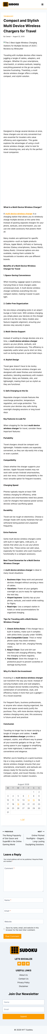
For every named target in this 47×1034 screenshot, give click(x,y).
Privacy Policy (23, 982)
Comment (9, 868)
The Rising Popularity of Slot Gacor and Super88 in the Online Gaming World (12, 838)
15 (34, 800)
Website (8, 922)
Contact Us (23, 979)
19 (18, 804)
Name (7, 900)
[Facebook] (19, 963)
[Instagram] (23, 963)
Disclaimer (23, 986)
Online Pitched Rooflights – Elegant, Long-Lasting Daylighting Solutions (34, 838)
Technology (8, 16)
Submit (23, 1016)
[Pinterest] (28, 963)
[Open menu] (42, 4)
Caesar (8, 36)
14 (29, 800)
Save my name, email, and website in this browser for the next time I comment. (22, 929)
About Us (23, 975)
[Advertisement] (23, 105)
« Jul (22, 819)
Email (7, 911)
